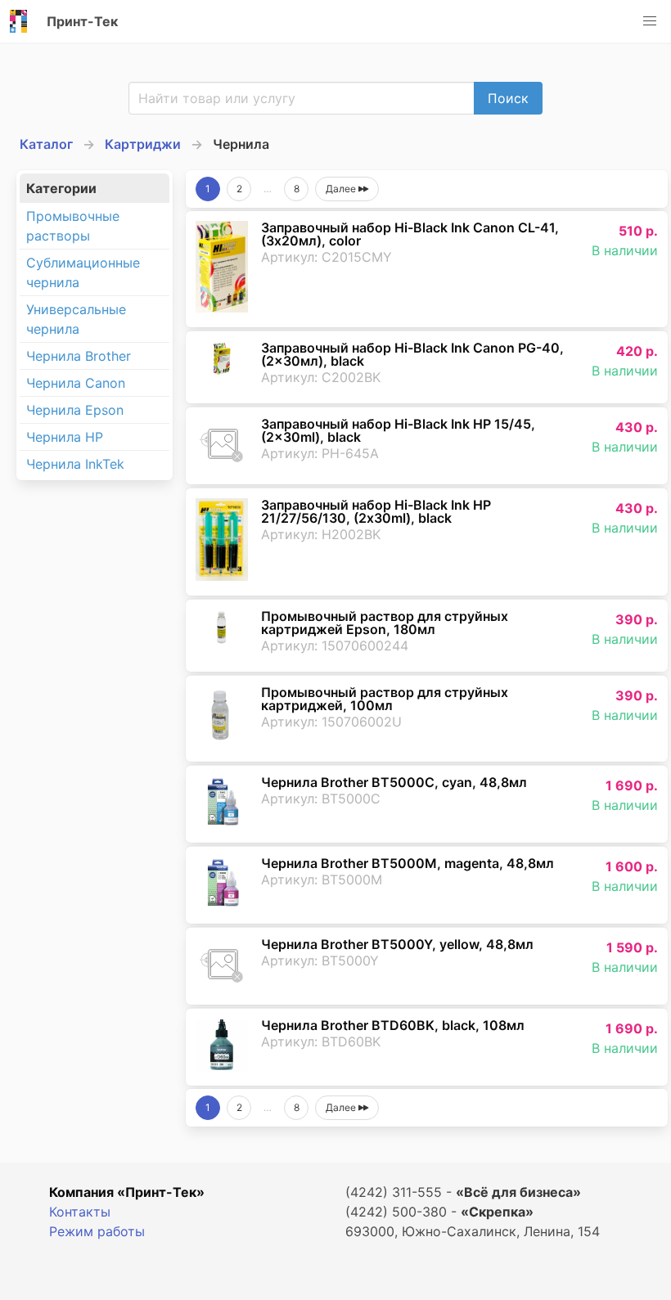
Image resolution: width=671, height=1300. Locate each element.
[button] (649, 21)
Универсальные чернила (76, 319)
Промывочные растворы (72, 226)
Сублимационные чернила (83, 272)
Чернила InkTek (75, 464)
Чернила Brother (78, 356)
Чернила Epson (75, 410)
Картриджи (143, 144)
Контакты (79, 1211)
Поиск (508, 98)
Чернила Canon (75, 383)
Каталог (46, 144)
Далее (342, 188)
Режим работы (97, 1231)
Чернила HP (64, 437)
